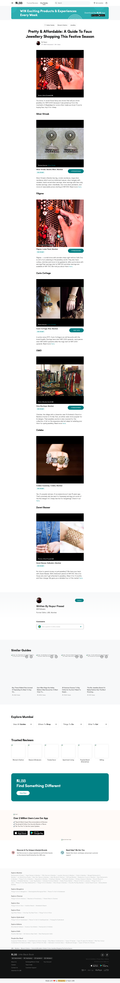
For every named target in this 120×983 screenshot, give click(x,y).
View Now (23, 793)
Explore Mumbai (16, 873)
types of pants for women (87, 942)
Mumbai (17, 948)
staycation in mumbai (41, 879)
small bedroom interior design (37, 941)
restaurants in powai (17, 875)
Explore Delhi (15, 931)
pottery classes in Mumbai (83, 879)
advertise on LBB (16, 970)
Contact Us (14, 967)
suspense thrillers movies (19, 941)
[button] (98, 3)
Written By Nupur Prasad (50, 606)
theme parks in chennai (50, 898)
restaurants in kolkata (45, 926)
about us (14, 962)
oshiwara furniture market (50, 881)
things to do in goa (17, 905)
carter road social (91, 882)
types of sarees (70, 941)
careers (13, 964)
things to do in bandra (26, 879)
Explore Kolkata (16, 924)
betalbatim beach (41, 905)
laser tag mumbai (35, 881)
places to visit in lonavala (82, 881)
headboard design (71, 942)
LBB (12, 948)
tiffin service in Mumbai (49, 875)
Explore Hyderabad (17, 917)
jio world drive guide (24, 877)
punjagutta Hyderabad (57, 919)
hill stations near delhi (30, 934)
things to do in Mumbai (44, 882)
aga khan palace (16, 912)
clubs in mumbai (81, 875)
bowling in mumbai (54, 879)
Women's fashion (25, 948)
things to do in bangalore (19, 891)
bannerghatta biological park (37, 891)
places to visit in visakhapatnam (38, 919)
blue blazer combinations (56, 941)
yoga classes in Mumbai (33, 875)
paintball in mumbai (68, 879)
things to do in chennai (18, 898)
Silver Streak (51, 165)
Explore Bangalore (17, 889)
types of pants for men (39, 942)
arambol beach (29, 905)
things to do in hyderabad (19, 919)
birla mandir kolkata (17, 926)
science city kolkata (31, 926)
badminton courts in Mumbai (86, 877)
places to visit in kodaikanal (56, 891)
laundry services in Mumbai (66, 875)
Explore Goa (15, 903)
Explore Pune (15, 910)
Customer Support (31, 967)
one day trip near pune (30, 912)
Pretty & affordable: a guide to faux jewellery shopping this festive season (52, 948)
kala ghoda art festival (57, 877)
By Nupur (44, 42)
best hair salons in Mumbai (41, 877)
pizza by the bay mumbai (76, 882)
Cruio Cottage (51, 324)
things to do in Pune (45, 912)
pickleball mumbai (23, 881)
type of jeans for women (85, 941)
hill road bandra (71, 877)
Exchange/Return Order (32, 962)
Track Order (29, 964)
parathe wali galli (16, 934)
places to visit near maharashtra (25, 882)
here (79, 187)
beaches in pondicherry (35, 898)
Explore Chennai (16, 896)
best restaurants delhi (46, 934)
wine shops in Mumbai (60, 882)
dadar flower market (66, 881)
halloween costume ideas (56, 942)
